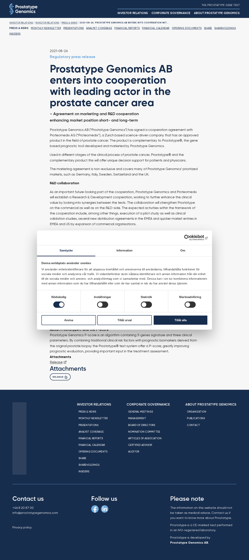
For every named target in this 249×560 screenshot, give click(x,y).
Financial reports (127, 28)
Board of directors (141, 425)
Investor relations (132, 12)
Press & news (87, 411)
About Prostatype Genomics (217, 12)
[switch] (102, 305)
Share (208, 28)
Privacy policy (22, 527)
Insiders (14, 33)
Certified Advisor (140, 444)
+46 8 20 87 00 (23, 508)
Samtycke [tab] (66, 250)
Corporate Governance (171, 12)
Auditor (133, 451)
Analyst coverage (99, 28)
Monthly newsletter (46, 28)
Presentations (73, 28)
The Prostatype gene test (221, 5)
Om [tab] (182, 250)
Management (137, 418)
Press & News (69, 22)
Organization (196, 411)
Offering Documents (187, 28)
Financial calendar (155, 28)
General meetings (140, 411)
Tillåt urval (124, 320)
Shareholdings (225, 28)
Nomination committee (144, 431)
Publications (196, 418)
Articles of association (144, 438)
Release (56, 362)
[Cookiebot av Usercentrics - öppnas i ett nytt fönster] (191, 238)
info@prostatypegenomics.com (35, 513)
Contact (193, 425)
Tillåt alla (180, 320)
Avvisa (68, 320)
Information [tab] (124, 250)
